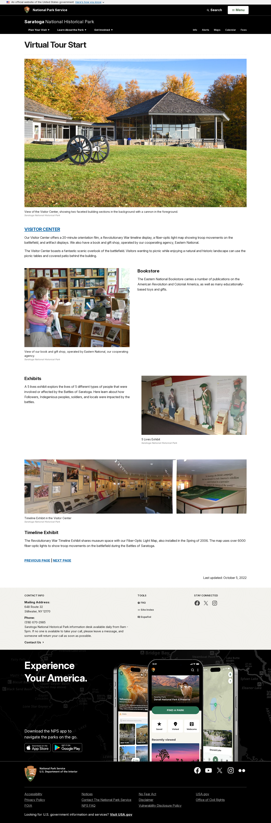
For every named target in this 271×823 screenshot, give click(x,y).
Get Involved (102, 29)
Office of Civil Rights (210, 800)
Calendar (230, 29)
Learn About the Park (70, 29)
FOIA (28, 806)
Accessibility (33, 794)
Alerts (205, 29)
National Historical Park (59, 21)
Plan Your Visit (37, 29)
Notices (87, 794)
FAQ (143, 602)
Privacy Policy (34, 800)
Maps (217, 29)
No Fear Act (147, 794)
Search (216, 10)
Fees (244, 29)
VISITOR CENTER (42, 229)
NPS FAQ (88, 806)
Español (145, 616)
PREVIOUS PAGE (37, 560)
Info (195, 29)
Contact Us (33, 642)
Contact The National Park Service (106, 800)
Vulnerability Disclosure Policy (160, 806)
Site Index (147, 609)
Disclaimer (146, 800)
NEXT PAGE (62, 560)
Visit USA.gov (121, 814)
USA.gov (202, 794)
